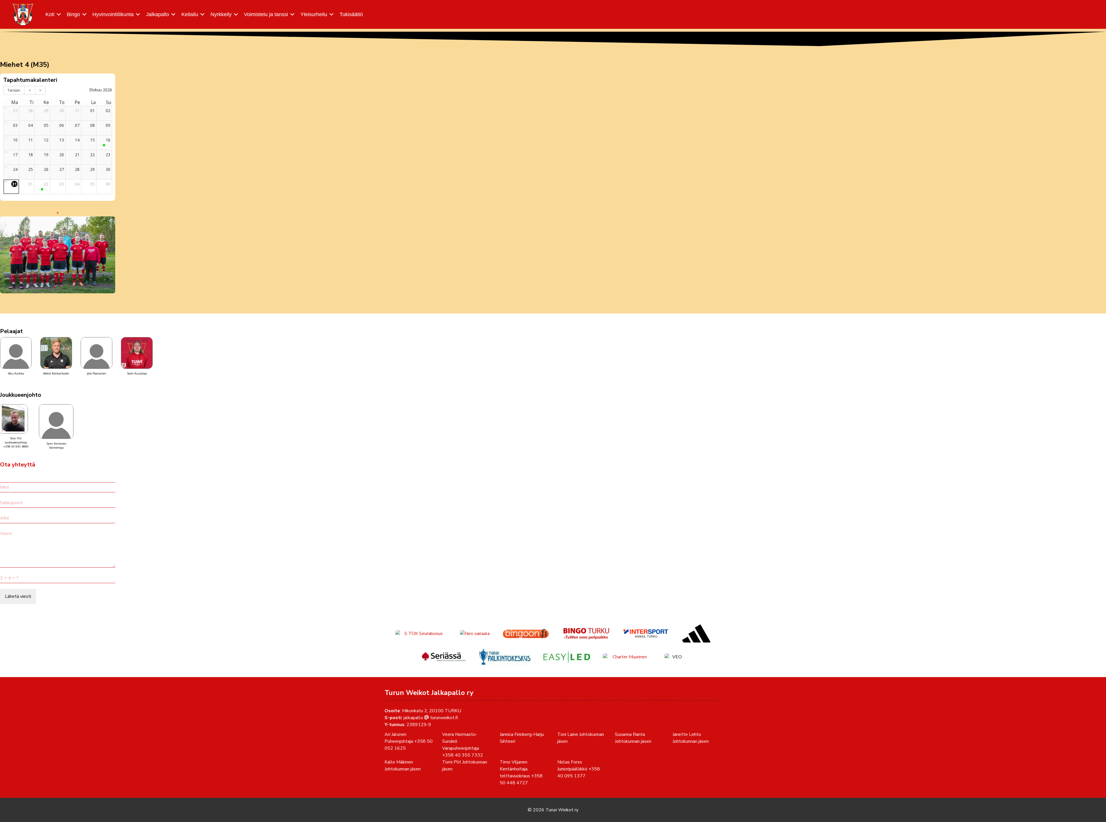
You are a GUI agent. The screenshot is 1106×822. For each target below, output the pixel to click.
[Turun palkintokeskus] (505, 657)
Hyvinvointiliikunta (113, 14)
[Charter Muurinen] (627, 656)
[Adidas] (696, 633)
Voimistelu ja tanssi (266, 14)
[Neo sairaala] (475, 633)
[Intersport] (646, 633)
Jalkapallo (157, 14)
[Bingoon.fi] (525, 633)
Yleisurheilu (313, 14)
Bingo (73, 14)
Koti (50, 14)
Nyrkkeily (221, 14)
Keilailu (189, 14)
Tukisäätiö (351, 14)
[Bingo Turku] (586, 633)
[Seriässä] (443, 656)
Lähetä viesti (18, 596)
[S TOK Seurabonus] (421, 633)
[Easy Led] (566, 657)
